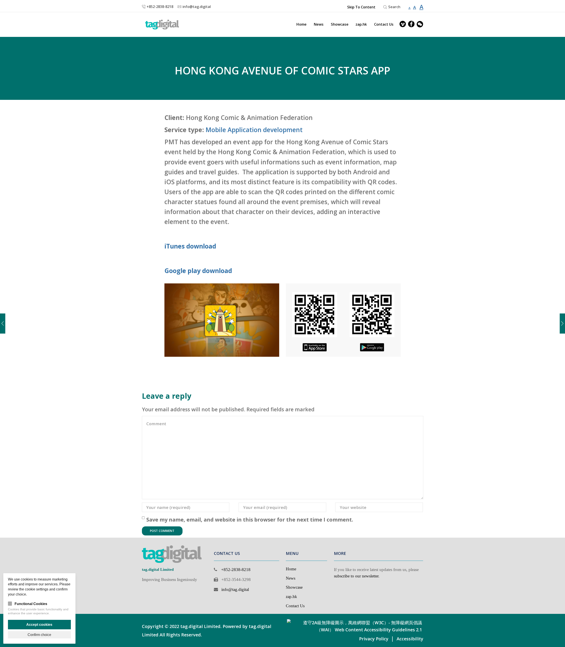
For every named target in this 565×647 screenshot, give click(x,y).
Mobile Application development (254, 129)
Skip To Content (361, 7)
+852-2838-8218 (235, 569)
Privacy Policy (373, 639)
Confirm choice (39, 635)
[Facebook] (411, 24)
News (319, 24)
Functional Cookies (31, 604)
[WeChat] (420, 24)
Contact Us (384, 24)
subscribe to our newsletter (356, 576)
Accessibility (410, 639)
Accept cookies (39, 624)
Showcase (339, 24)
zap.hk (361, 24)
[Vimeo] (402, 24)
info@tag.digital (235, 589)
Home (301, 24)
